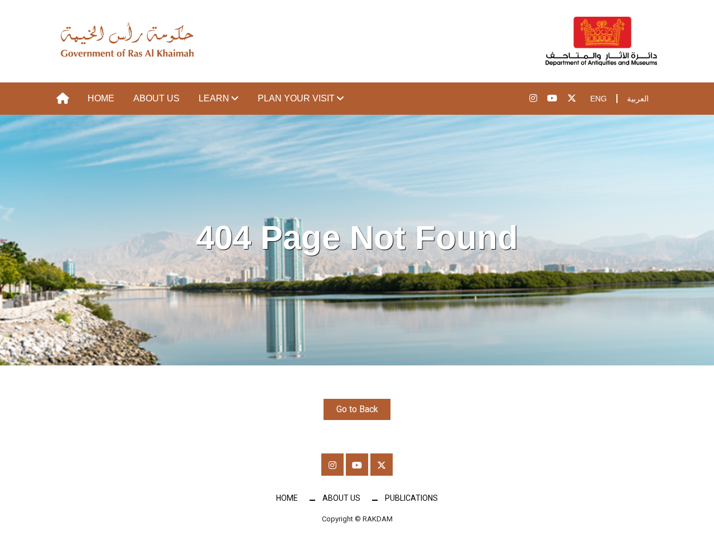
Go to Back (357, 409)
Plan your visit (296, 98)
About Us (156, 98)
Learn (214, 98)
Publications (411, 498)
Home (101, 98)
